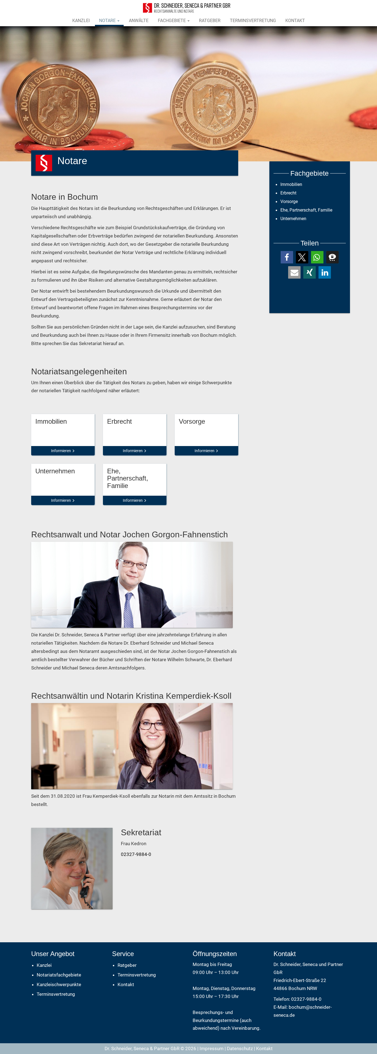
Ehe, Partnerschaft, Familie (306, 210)
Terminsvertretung (253, 20)
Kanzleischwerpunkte (59, 984)
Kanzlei (81, 20)
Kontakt (295, 20)
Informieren (61, 451)
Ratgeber (210, 20)
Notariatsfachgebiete (59, 975)
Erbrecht (288, 193)
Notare (108, 20)
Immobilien (291, 184)
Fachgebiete (172, 20)
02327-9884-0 (136, 854)
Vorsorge (289, 201)
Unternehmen (293, 218)
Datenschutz (240, 1048)
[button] (287, 257)
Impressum (212, 1048)
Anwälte (138, 20)
